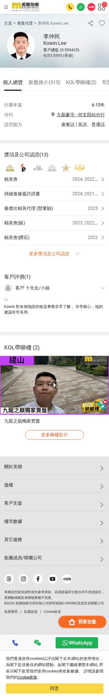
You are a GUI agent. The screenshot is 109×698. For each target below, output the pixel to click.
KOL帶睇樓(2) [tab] (81, 82)
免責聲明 (11, 612)
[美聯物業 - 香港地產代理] (25, 7)
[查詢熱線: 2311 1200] (70, 7)
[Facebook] (38, 579)
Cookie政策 (27, 677)
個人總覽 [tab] (13, 82)
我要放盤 (87, 621)
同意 (54, 688)
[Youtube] (52, 579)
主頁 (8, 23)
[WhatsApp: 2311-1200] (81, 7)
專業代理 (25, 23)
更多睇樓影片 (54, 434)
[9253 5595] (15, 642)
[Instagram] (23, 579)
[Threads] (9, 579)
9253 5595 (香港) (58, 55)
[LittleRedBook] (67, 579)
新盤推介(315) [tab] (44, 82)
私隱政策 (30, 612)
